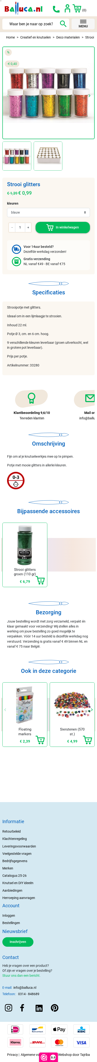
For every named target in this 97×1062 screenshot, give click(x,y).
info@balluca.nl (24, 987)
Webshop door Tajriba (74, 1055)
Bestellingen (11, 923)
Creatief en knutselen (35, 37)
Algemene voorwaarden (38, 1055)
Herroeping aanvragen (18, 898)
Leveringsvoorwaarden (19, 846)
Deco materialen (68, 37)
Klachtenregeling (14, 839)
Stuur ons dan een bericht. (21, 975)
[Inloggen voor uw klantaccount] (67, 8)
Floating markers (24, 731)
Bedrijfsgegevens (14, 861)
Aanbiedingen (12, 890)
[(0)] (74, 8)
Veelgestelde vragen (17, 854)
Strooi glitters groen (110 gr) (25, 572)
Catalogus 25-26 (14, 875)
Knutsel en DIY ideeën (17, 883)
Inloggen (8, 915)
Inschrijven (18, 942)
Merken (7, 868)
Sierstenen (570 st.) (72, 731)
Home (10, 37)
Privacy (12, 1055)
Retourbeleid (11, 831)
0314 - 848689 (28, 994)
